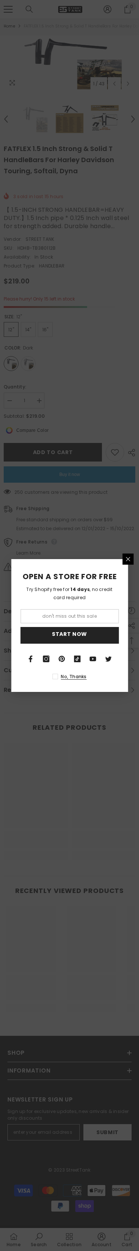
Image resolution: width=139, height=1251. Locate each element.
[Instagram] (46, 659)
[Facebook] (31, 659)
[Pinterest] (62, 659)
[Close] (127, 559)
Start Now (69, 634)
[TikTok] (77, 659)
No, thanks (73, 676)
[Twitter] (108, 659)
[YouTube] (93, 659)
